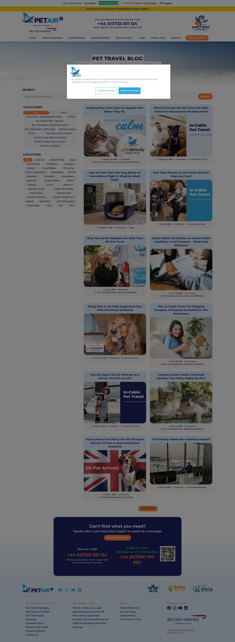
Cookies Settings (106, 90)
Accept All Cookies (129, 90)
